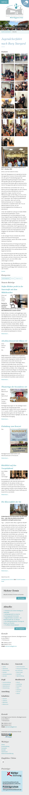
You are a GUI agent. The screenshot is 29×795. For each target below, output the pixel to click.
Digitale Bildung (20, 676)
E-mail (2, 761)
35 (13, 579)
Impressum (4, 751)
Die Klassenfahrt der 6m (11, 501)
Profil (3, 679)
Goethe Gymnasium (6, 31)
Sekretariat (5, 668)
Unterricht (18, 664)
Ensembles (19, 686)
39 (19, 579)
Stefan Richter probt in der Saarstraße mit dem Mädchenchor (12, 289)
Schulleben (5, 696)
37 (16, 579)
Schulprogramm (6, 684)
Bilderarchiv (5, 704)
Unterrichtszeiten (20, 666)
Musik (12, 278)
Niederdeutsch (6, 686)
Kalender (5, 698)
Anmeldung (5, 691)
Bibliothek (5, 702)
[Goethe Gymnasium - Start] (14, 11)
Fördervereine (6, 670)
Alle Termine (21, 598)
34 (11, 579)
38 (18, 579)
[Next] (26, 26)
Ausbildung (19, 684)
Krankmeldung (5, 746)
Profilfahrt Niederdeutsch (12, 625)
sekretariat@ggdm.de (11, 646)
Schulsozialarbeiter (7, 674)
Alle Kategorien (5, 278)
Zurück (3, 271)
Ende (2, 581)
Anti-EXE (5, 676)
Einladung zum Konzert (11, 426)
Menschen (5, 664)
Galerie (18, 693)
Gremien (5, 672)
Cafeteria (5, 700)
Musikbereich (20, 679)
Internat (18, 691)
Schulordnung (6, 688)
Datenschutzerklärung (7, 753)
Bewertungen (19, 672)
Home (3, 744)
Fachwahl (18, 674)
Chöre (17, 688)
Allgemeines (19, 278)
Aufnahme (18, 689)
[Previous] (1, 26)
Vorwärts (22, 579)
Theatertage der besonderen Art (14, 386)
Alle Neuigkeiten (20, 628)
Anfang (3, 579)
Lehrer (4, 666)
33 (10, 579)
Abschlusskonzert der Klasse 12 (14, 340)
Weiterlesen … (5, 333)
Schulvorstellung (7, 682)
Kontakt (3, 750)
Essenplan (4, 748)
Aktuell (18, 682)
